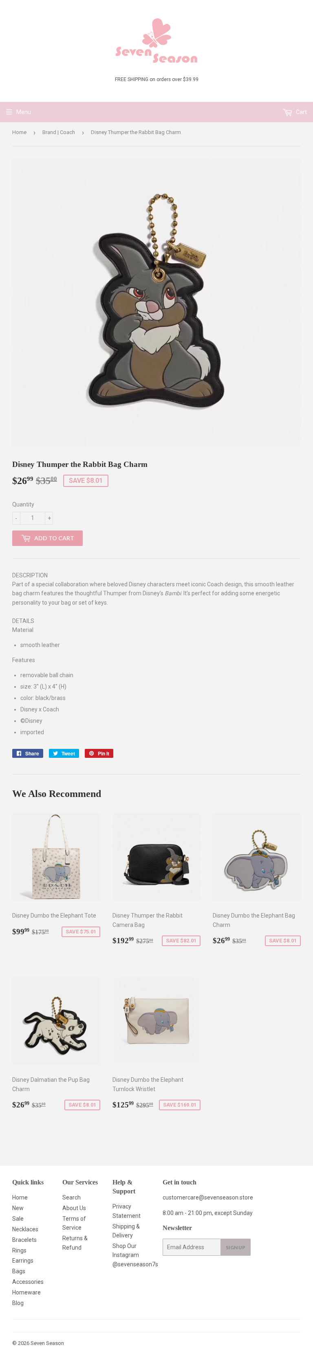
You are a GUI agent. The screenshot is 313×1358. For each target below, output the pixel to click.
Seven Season (47, 1343)
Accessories (28, 1282)
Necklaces (25, 1229)
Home (19, 132)
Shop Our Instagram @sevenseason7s (135, 1255)
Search (71, 1197)
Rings (19, 1250)
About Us (74, 1208)
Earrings (22, 1260)
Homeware (26, 1292)
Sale (18, 1218)
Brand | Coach (58, 132)
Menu (23, 112)
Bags (18, 1271)
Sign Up (235, 1247)
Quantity (23, 504)
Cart (301, 112)
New (18, 1208)
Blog (18, 1303)
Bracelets (24, 1240)
